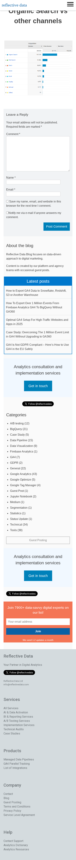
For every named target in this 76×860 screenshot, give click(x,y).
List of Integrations (15, 768)
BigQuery (16, 429)
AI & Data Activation (16, 712)
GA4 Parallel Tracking (17, 763)
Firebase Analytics (21, 451)
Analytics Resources (16, 849)
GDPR (14, 462)
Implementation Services (19, 725)
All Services (11, 708)
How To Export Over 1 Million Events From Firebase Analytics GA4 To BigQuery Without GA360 (34, 307)
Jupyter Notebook (21, 496)
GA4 (13, 457)
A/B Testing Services (17, 721)
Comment (13, 134)
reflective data (14, 5)
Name (11, 177)
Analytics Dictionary (16, 845)
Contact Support (13, 841)
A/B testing (17, 423)
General (15, 468)
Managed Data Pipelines (19, 759)
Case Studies (12, 733)
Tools (13, 530)
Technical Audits (14, 729)
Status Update (19, 518)
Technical (16, 524)
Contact (8, 794)
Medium (15, 502)
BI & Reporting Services (18, 716)
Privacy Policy (12, 810)
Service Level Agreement (19, 815)
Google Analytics (20, 473)
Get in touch (38, 386)
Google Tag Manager (23, 485)
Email (10, 189)
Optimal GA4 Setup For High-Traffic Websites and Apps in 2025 (37, 322)
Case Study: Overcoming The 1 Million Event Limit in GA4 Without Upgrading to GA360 (37, 334)
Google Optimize (20, 479)
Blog (6, 798)
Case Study (17, 434)
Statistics (15, 513)
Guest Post (17, 490)
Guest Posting (38, 540)
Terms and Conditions (17, 806)
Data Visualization (21, 445)
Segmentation (19, 507)
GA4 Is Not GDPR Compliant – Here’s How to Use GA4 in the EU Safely (37, 346)
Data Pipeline (18, 440)
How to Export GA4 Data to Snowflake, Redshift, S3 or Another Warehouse (36, 292)
